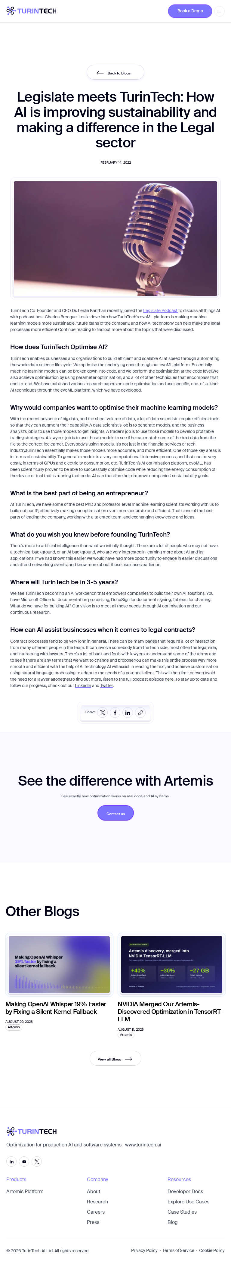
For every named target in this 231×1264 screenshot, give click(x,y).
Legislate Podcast (160, 311)
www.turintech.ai (143, 1145)
